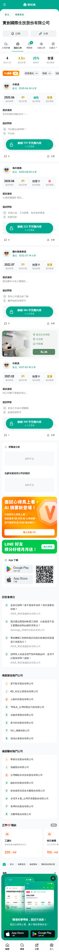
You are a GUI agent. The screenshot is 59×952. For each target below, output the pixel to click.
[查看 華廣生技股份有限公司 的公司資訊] (29, 759)
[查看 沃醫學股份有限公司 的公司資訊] (29, 814)
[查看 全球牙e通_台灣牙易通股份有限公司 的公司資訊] (29, 798)
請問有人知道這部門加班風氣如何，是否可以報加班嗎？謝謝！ (32, 656)
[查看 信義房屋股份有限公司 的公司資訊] (29, 715)
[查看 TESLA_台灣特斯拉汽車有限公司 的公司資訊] (29, 707)
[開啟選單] (4, 4)
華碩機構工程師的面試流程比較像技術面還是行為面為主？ (32, 639)
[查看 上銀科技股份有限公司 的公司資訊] (29, 699)
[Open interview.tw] (4, 864)
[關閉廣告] (53, 878)
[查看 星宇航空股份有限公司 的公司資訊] (29, 683)
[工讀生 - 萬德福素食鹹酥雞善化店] (22, 843)
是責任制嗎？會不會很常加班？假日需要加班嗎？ (32, 607)
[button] (29, 873)
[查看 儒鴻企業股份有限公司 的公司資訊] (29, 738)
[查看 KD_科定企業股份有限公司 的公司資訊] (29, 691)
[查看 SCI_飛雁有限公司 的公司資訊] (29, 730)
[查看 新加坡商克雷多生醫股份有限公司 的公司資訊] (29, 791)
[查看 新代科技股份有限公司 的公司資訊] (29, 723)
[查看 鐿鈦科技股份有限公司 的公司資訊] (29, 783)
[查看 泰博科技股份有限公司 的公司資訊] (29, 806)
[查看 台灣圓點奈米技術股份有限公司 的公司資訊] (29, 775)
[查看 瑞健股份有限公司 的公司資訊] (29, 767)
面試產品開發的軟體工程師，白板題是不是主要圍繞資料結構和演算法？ (32, 623)
